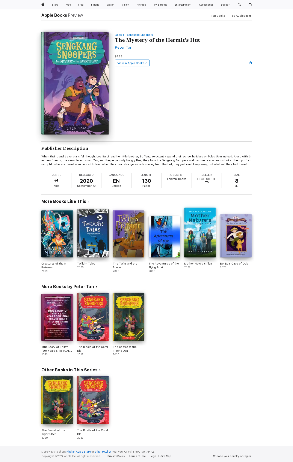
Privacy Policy (116, 456)
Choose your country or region (232, 456)
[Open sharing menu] (250, 63)
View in (130, 63)
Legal (153, 456)
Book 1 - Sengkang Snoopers (134, 34)
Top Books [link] (218, 15)
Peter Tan (123, 47)
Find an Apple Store (78, 451)
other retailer (103, 451)
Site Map (165, 456)
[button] (239, 4)
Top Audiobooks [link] (241, 15)
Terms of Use (137, 456)
